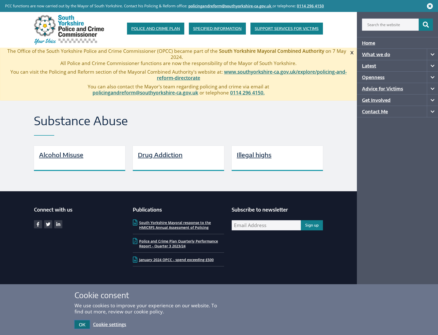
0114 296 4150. (247, 92)
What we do (376, 54)
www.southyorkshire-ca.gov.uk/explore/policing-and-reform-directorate (252, 75)
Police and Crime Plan (155, 28)
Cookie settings (109, 324)
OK (82, 324)
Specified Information (217, 28)
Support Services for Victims (287, 28)
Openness (373, 77)
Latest (369, 66)
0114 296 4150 (310, 5)
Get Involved (376, 100)
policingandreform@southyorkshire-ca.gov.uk (229, 5)
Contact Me (375, 111)
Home (368, 43)
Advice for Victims (382, 88)
